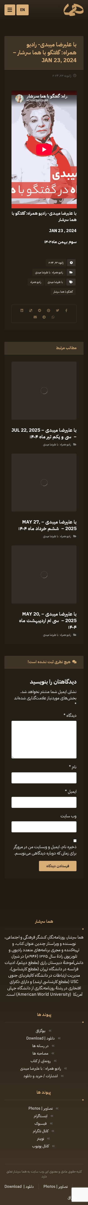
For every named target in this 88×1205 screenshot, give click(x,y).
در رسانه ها (40, 1046)
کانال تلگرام (40, 1131)
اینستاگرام (40, 1116)
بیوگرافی (41, 1031)
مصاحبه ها (40, 1053)
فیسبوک (40, 1123)
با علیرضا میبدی (55, 282)
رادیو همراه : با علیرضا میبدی (49, 272)
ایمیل (71, 791)
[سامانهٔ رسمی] (74, 10)
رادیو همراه (36, 282)
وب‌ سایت (69, 816)
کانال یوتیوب (40, 1146)
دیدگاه (70, 715)
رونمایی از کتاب (41, 1061)
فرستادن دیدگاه (57, 866)
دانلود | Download (40, 1038)
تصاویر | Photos (40, 1108)
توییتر (40, 1138)
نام (73, 767)
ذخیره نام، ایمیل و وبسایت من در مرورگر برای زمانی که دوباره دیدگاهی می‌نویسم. (45, 849)
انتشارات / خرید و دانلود (40, 1076)
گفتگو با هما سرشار (63, 292)
